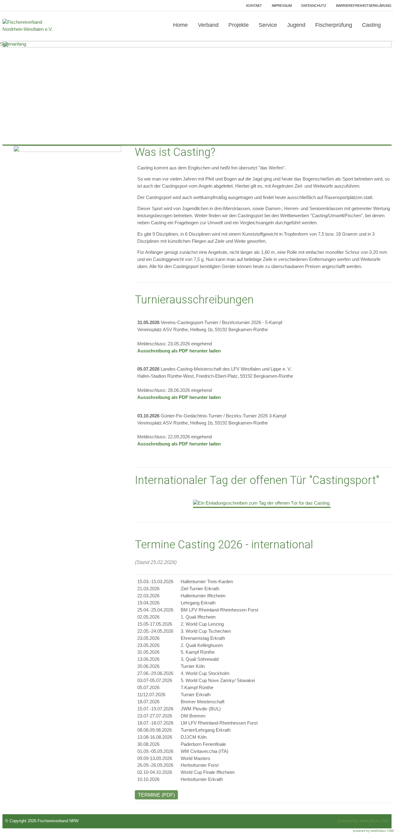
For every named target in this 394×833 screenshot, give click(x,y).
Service (268, 25)
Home (180, 25)
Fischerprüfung (333, 25)
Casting (371, 25)
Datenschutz (313, 5)
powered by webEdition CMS (363, 821)
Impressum (282, 5)
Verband (208, 25)
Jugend (296, 25)
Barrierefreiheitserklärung (364, 5)
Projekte (238, 25)
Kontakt (254, 5)
